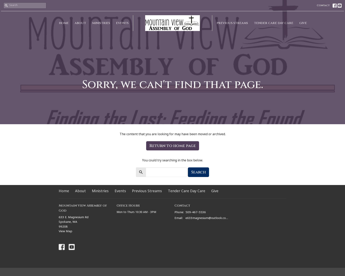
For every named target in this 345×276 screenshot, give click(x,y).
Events (122, 23)
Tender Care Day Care (273, 23)
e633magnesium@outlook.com (206, 218)
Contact (323, 5)
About (80, 23)
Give (303, 23)
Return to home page (172, 145)
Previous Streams (232, 23)
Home (64, 23)
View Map (65, 231)
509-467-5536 (195, 212)
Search (198, 172)
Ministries (101, 23)
